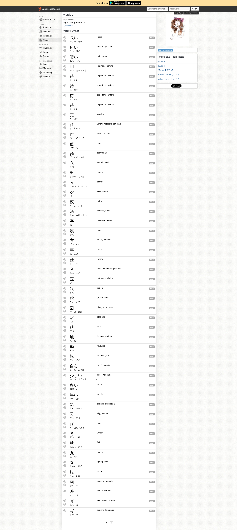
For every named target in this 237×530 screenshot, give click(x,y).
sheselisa (69, 26)
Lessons (47, 31)
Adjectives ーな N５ (169, 74)
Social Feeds (49, 19)
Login (194, 9)
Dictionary (47, 72)
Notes (46, 40)
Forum (46, 52)
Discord (46, 56)
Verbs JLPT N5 (165, 70)
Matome (47, 68)
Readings (47, 36)
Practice (47, 27)
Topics (46, 64)
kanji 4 (161, 66)
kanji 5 (161, 61)
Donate (46, 76)
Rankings (47, 48)
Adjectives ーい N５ (169, 79)
